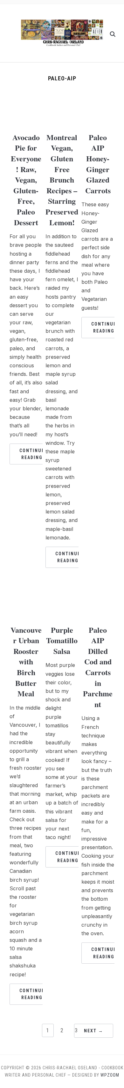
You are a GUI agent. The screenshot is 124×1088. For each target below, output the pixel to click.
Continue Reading (32, 454)
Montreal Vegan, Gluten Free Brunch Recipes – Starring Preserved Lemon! (61, 180)
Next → (93, 1030)
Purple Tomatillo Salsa (62, 640)
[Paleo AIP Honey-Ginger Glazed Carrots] (97, 98)
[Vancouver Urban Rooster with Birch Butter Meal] (26, 591)
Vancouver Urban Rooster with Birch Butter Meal (26, 661)
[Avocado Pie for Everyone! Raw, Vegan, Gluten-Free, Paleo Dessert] (26, 98)
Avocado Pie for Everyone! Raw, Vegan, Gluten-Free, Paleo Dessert (26, 180)
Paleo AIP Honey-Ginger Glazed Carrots (98, 164)
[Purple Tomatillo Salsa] (62, 591)
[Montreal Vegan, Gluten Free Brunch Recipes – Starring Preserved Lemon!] (62, 98)
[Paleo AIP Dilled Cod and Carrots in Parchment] (97, 591)
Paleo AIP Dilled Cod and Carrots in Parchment (98, 667)
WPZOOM (109, 1075)
